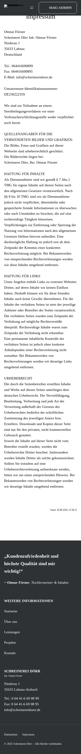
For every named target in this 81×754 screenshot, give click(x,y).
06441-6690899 (60, 8)
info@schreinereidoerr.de (22, 710)
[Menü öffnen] (31, 7)
